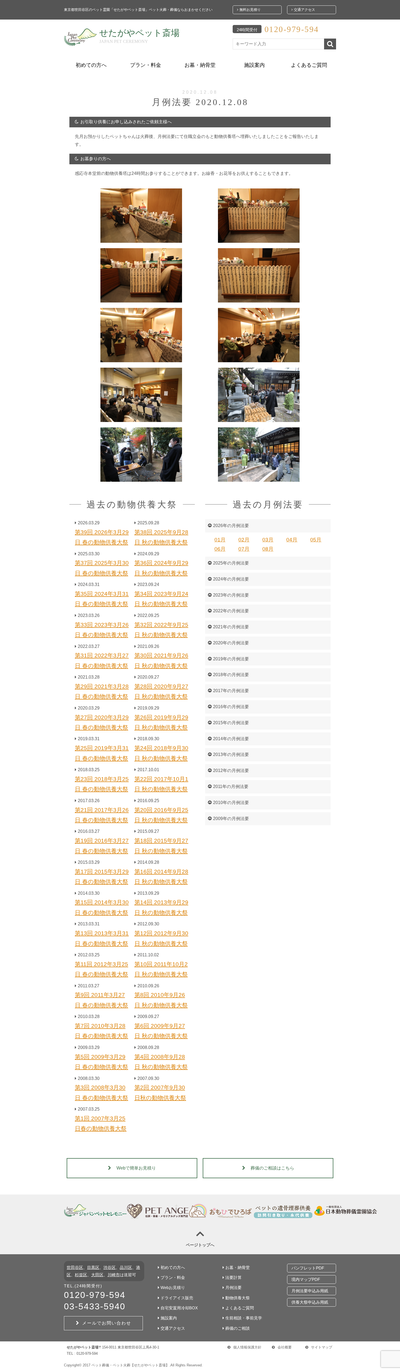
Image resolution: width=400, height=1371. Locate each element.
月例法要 (233, 1287)
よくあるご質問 (309, 65)
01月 (220, 540)
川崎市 (113, 1274)
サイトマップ (321, 1347)
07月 (244, 549)
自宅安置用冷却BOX (179, 1308)
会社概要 (285, 1347)
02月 (244, 540)
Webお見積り (173, 1287)
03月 (267, 540)
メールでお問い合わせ (106, 1323)
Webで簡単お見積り (136, 1168)
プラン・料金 (145, 65)
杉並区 (81, 1274)
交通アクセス (304, 10)
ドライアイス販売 (177, 1298)
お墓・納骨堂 (200, 65)
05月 (315, 540)
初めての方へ (91, 65)
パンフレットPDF (307, 1268)
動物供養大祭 (237, 1298)
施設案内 (254, 65)
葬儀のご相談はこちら (272, 1168)
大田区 (97, 1274)
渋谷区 (109, 1267)
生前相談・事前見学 (243, 1318)
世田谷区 (75, 1267)
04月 (291, 540)
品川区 (126, 1267)
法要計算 (233, 1277)
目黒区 (93, 1267)
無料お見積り (249, 10)
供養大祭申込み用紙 (309, 1302)
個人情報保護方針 (247, 1347)
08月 (267, 549)
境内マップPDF (305, 1279)
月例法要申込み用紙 (309, 1290)
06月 (220, 549)
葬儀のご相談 (237, 1328)
